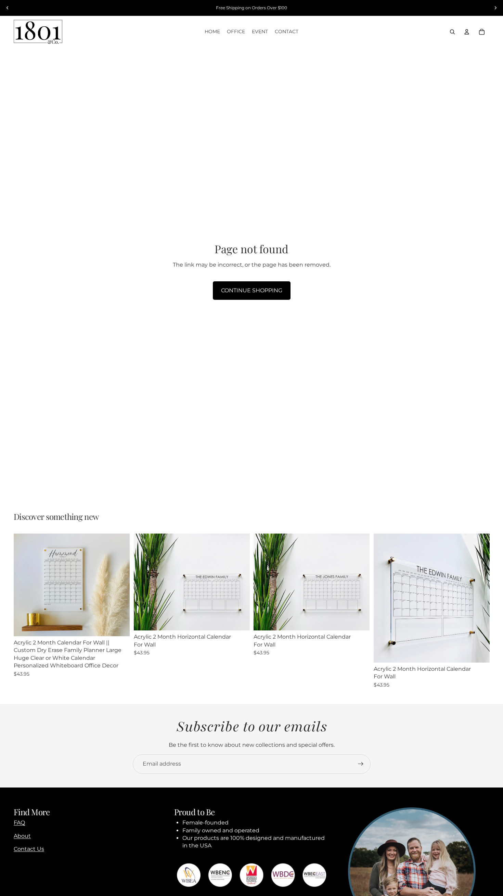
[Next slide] (495, 7)
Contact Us (29, 849)
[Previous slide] (7, 7)
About (22, 836)
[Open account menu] (466, 31)
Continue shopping (251, 290)
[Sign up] (360, 763)
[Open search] (452, 31)
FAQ (19, 822)
